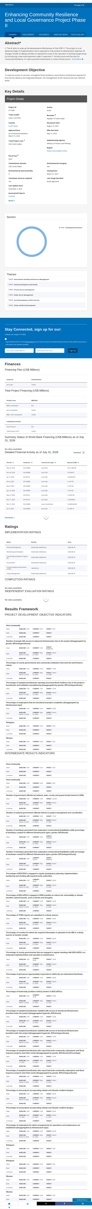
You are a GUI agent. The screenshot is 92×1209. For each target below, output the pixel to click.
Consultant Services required (20, 178)
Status (49, 107)
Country (12, 123)
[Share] (64, 1203)
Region (50, 148)
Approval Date (14, 130)
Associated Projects (17, 193)
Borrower (51, 115)
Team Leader (14, 115)
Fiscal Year (13, 155)
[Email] (9, 1204)
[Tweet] (46, 1203)
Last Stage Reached (55, 178)
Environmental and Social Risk (21, 171)
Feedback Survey (82, 1200)
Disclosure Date (53, 123)
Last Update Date (16, 186)
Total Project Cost (17, 140)
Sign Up (73, 350)
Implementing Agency (56, 140)
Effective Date (52, 130)
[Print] (27, 1204)
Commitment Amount (17, 163)
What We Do (9, 5)
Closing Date (52, 171)
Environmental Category (57, 163)
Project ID (12, 107)
